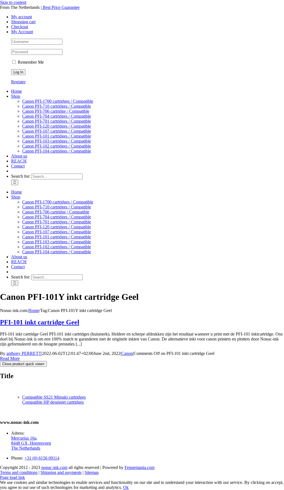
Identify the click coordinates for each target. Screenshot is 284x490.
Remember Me (30, 62)
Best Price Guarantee (61, 7)
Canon (127, 353)
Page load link (12, 477)
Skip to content (13, 2)
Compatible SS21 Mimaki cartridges (54, 397)
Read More (10, 358)
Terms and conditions (18, 472)
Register (18, 81)
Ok (126, 487)
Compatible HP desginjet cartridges (53, 402)
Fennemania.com (139, 467)
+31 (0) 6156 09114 (41, 458)
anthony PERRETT (23, 353)
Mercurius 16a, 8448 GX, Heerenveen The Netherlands (31, 443)
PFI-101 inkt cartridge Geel (39, 322)
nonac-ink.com (54, 467)
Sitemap (92, 472)
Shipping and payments (61, 472)
